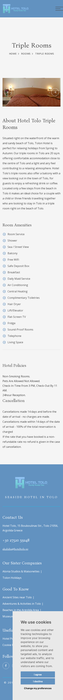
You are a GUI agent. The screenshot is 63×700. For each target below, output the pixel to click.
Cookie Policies (12, 645)
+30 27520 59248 (16, 540)
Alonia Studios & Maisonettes (21, 571)
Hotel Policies (11, 638)
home (13, 53)
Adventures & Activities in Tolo (22, 603)
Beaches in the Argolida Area (21, 610)
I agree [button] (38, 674)
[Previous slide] (8, 92)
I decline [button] (38, 681)
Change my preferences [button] (38, 688)
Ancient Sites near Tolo (17, 597)
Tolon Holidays (12, 578)
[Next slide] (55, 92)
